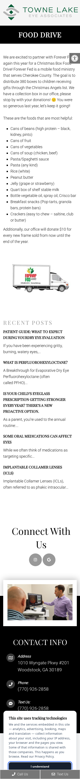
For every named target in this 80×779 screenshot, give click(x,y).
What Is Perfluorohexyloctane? (35, 362)
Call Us (22, 774)
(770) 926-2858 (33, 689)
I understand (40, 766)
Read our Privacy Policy (37, 756)
